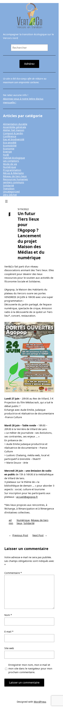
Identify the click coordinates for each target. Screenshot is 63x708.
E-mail (8, 631)
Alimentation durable (15, 124)
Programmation (12, 170)
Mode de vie (10, 164)
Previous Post (20, 535)
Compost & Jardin (13, 133)
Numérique (9, 167)
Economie (8, 148)
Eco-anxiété (9, 142)
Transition (8, 188)
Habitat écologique (14, 157)
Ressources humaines (15, 179)
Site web (9, 648)
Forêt (6, 154)
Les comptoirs (11, 160)
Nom (8, 615)
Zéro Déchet (10, 194)
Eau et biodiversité (13, 139)
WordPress (40, 701)
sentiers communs (13, 182)
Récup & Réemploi (13, 173)
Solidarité (8, 185)
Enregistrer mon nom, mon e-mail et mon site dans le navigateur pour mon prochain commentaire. (30, 668)
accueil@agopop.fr (27, 496)
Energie (7, 151)
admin (11, 522)
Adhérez (29, 64)
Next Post (38, 535)
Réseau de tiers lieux (15, 176)
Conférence (9, 136)
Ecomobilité (9, 145)
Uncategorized (11, 191)
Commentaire (13, 572)
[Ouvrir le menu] (6, 201)
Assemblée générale (14, 127)
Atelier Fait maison (13, 130)
